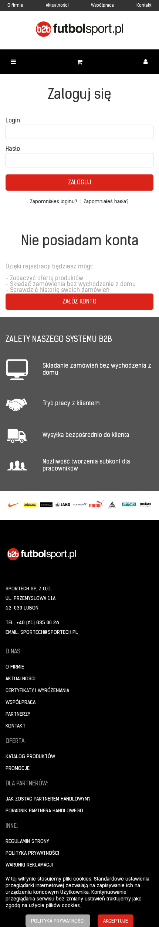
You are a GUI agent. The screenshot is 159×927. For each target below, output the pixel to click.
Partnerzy (18, 714)
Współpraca (102, 5)
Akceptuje (115, 921)
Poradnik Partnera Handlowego (44, 811)
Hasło (13, 149)
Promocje (18, 768)
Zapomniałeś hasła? (106, 202)
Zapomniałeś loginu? (53, 202)
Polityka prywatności (32, 853)
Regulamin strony (27, 841)
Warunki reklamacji (29, 865)
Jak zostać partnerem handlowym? (48, 799)
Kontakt (144, 5)
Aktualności (57, 5)
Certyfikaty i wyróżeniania (37, 691)
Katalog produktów (30, 757)
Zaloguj (79, 183)
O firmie (15, 5)
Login (13, 121)
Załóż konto (79, 302)
